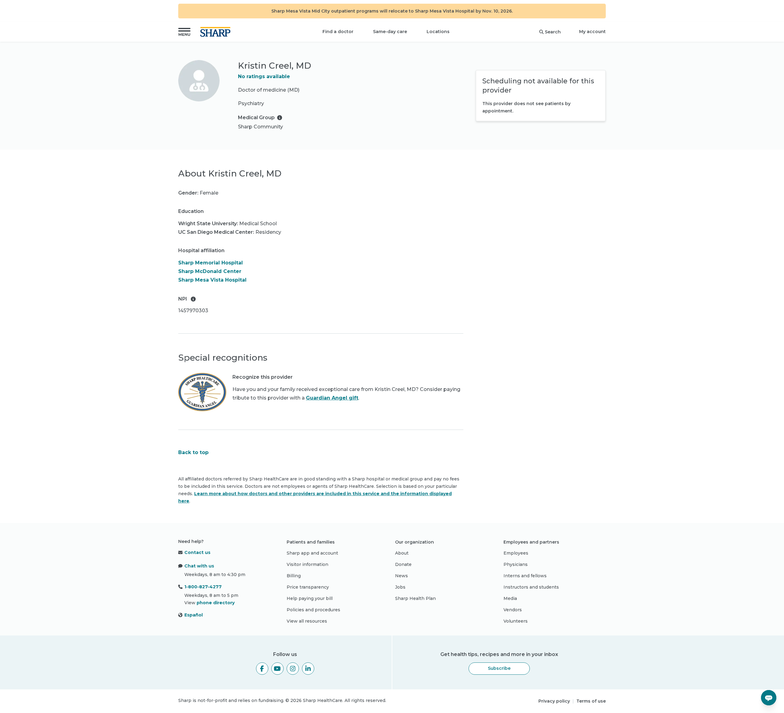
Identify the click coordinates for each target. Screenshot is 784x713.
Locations (438, 31)
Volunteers (515, 621)
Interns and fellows (525, 575)
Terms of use (591, 701)
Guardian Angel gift (332, 398)
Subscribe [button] (499, 668)
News (401, 575)
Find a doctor (337, 31)
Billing (294, 575)
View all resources (307, 621)
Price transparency (308, 587)
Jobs (400, 587)
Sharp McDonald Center (209, 271)
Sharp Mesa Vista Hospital (212, 280)
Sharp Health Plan (415, 598)
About (402, 553)
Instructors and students (531, 587)
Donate (403, 564)
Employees (515, 553)
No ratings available (264, 76)
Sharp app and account (312, 553)
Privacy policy (554, 701)
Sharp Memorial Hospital (210, 263)
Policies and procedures (313, 609)
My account (592, 31)
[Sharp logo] (216, 32)
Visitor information (307, 564)
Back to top (193, 452)
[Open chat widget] (768, 697)
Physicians (515, 564)
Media (510, 598)
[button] (184, 32)
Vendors (512, 609)
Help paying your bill (310, 598)
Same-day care (390, 31)
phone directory (216, 602)
